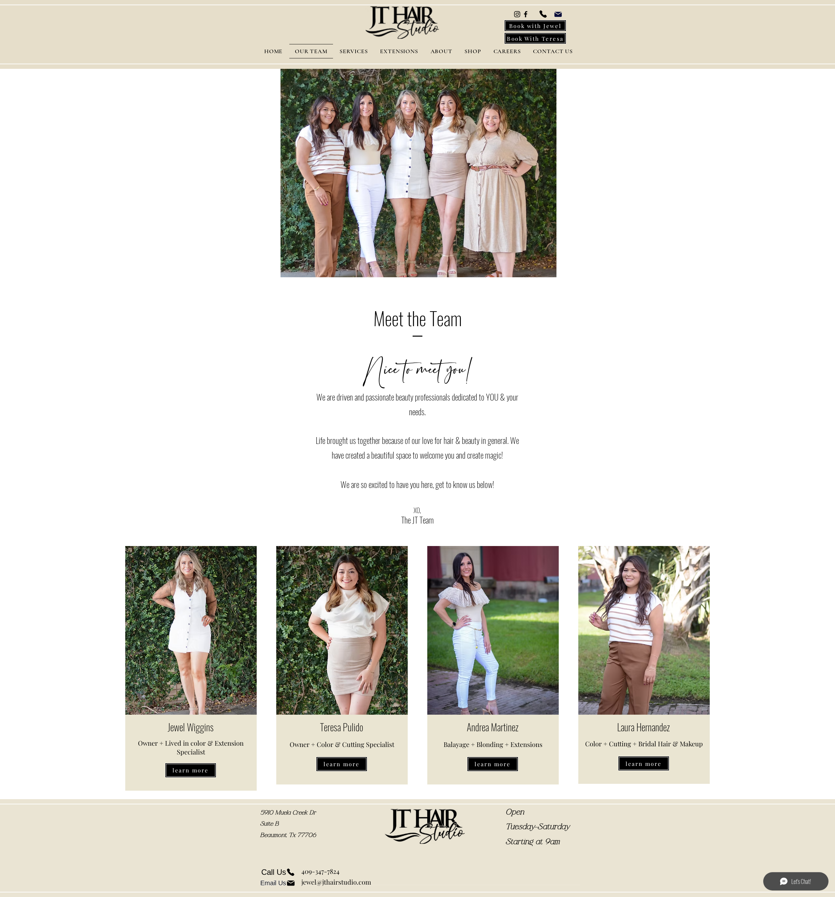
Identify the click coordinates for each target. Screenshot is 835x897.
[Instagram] (517, 14)
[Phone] (543, 14)
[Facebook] (526, 14)
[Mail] (558, 14)
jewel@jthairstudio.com (336, 881)
